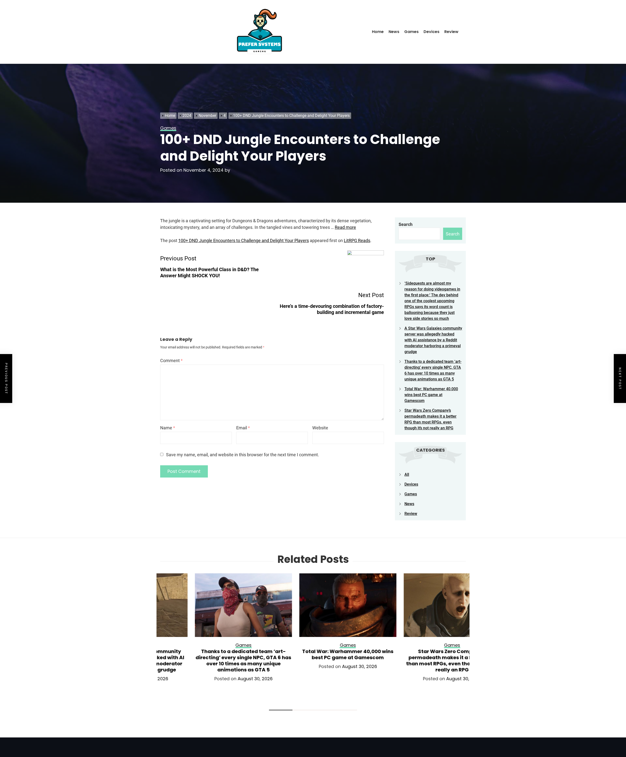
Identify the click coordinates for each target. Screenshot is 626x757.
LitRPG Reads (357, 240)
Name (167, 427)
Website (320, 427)
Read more (345, 227)
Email (243, 427)
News (394, 31)
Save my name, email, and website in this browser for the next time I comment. (242, 454)
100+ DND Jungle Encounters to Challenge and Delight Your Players (243, 240)
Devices (431, 31)
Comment (171, 360)
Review (451, 31)
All (406, 474)
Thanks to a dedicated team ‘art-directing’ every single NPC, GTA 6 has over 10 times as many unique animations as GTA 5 (209, 660)
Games (411, 31)
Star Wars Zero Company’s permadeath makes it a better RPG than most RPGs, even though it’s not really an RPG (417, 660)
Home (378, 31)
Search (406, 224)
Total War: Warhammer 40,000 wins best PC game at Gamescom (431, 395)
